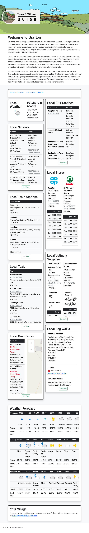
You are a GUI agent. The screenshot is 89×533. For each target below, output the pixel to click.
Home (44, 5)
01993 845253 (15, 291)
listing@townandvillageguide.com (24, 516)
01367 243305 (69, 206)
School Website (34, 153)
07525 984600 (15, 319)
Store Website (53, 204)
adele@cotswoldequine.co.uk (59, 283)
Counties (20, 92)
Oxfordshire (30, 92)
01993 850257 (53, 113)
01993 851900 (15, 277)
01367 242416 (69, 283)
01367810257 (33, 150)
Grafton (40, 92)
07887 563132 (53, 280)
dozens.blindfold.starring (57, 373)
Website (51, 286)
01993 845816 (15, 305)
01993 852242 (53, 201)
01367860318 (33, 171)
